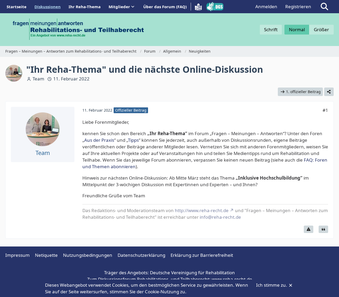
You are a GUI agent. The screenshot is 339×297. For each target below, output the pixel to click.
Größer (321, 29)
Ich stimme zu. (272, 285)
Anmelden (266, 6)
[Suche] (324, 6)
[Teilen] (329, 92)
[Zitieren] (323, 229)
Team (38, 79)
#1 (325, 110)
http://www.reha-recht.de (202, 210)
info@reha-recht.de (220, 217)
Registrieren (298, 6)
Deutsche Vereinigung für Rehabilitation (192, 272)
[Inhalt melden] (308, 229)
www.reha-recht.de (232, 279)
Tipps (133, 140)
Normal (297, 29)
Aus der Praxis (99, 140)
